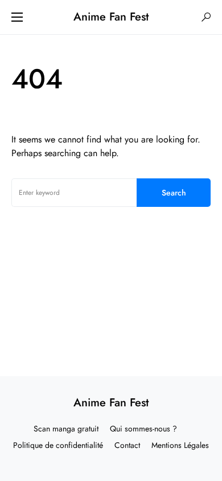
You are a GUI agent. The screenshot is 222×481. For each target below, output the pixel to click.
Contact (127, 445)
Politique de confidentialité (58, 445)
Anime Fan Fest (111, 17)
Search (174, 192)
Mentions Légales (180, 445)
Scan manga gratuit (66, 428)
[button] (17, 17)
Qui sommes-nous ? (143, 428)
